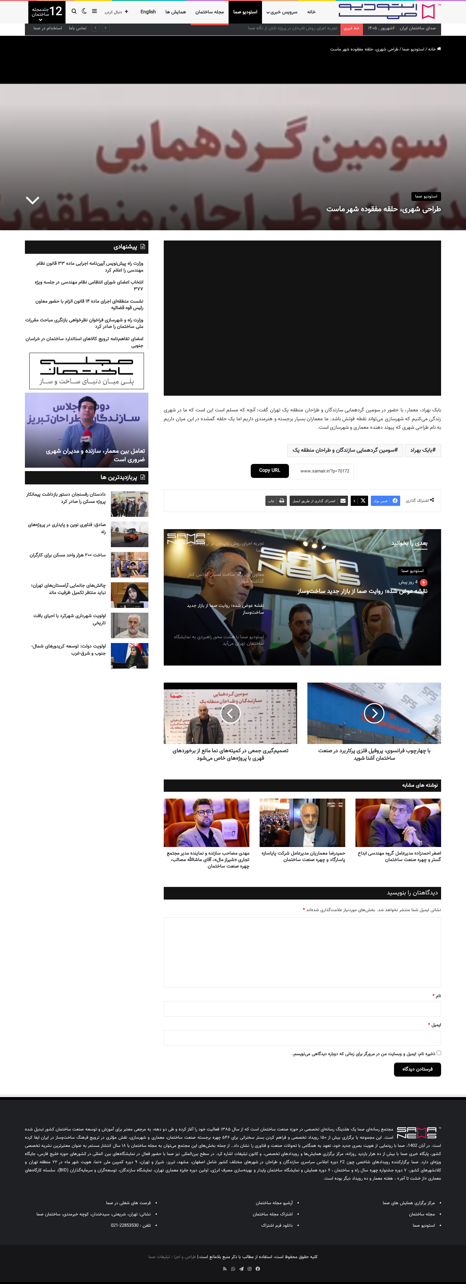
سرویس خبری (284, 12)
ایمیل (434, 1025)
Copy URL (269, 471)
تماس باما (77, 28)
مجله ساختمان (209, 12)
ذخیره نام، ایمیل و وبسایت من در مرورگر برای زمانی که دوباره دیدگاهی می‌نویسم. (363, 1054)
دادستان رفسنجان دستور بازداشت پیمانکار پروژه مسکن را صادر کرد (66, 498)
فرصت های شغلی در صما (128, 1203)
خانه (311, 12)
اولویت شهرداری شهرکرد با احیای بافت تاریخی (69, 619)
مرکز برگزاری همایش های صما (409, 1203)
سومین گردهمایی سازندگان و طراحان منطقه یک (343, 450)
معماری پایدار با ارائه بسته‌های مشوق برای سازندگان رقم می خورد (94, 456)
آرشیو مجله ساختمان (274, 1203)
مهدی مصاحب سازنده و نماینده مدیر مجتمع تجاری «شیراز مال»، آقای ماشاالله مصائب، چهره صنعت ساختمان (208, 860)
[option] (302, 597)
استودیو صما (245, 12)
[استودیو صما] (390, 11)
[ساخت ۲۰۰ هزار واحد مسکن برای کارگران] (129, 565)
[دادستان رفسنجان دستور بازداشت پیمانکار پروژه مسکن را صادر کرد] (129, 504)
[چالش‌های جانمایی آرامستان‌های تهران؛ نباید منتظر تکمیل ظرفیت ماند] (129, 595)
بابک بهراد (421, 450)
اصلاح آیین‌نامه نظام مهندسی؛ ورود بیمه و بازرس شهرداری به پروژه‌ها (276, 28)
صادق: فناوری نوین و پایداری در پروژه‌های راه (67, 528)
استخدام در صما (47, 28)
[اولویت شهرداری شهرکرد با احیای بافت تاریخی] (129, 625)
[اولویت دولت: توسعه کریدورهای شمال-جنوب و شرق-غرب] (129, 656)
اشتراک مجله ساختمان (273, 1214)
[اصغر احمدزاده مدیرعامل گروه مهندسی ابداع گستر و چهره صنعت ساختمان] (398, 823)
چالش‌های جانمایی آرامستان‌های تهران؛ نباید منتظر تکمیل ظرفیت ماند (68, 589)
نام (437, 996)
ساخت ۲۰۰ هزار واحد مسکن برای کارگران (68, 555)
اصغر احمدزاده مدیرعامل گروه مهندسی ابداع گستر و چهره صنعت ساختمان (399, 857)
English (148, 12)
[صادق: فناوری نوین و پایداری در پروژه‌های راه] (129, 534)
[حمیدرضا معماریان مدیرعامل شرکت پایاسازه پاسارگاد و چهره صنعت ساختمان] (302, 823)
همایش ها (175, 12)
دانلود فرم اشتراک (277, 1225)
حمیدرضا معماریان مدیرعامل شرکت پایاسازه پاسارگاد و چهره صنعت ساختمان (303, 857)
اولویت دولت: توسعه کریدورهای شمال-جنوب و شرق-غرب (68, 650)
